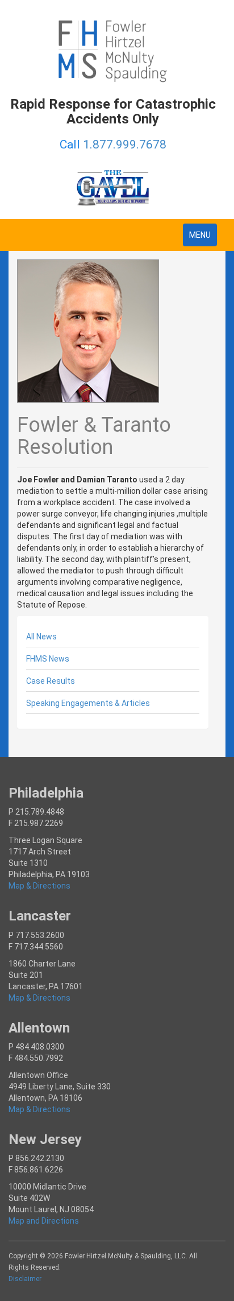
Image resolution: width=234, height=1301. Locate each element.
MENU (203, 238)
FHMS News (47, 658)
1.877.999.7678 (124, 144)
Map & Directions (39, 885)
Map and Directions (44, 1220)
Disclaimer (25, 1279)
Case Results (50, 680)
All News (41, 636)
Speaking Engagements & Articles (88, 703)
